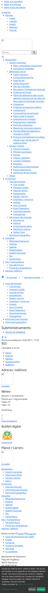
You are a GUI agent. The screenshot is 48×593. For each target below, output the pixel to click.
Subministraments (18, 313)
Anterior (5, 421)
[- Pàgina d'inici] (16, 44)
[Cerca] (34, 52)
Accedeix (5, 386)
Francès (13, 30)
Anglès (12, 24)
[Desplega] (19, 277)
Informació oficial (13, 475)
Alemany (13, 27)
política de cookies (25, 584)
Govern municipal (13, 472)
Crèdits (8, 539)
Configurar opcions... (10, 589)
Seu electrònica (12, 522)
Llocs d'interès (16, 307)
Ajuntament (6, 469)
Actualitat (5, 495)
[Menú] (2, 56)
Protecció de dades (14, 545)
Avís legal (9, 548)
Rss (7, 513)
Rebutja (32, 589)
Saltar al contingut (12, 4)
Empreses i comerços (19, 301)
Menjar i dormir (16, 298)
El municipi (12, 277)
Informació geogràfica (15, 322)
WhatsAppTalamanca (15, 498)
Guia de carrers (16, 292)
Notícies (9, 355)
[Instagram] (30, 533)
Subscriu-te (6, 442)
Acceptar (41, 589)
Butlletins (9, 364)
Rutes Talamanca (17, 310)
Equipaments (15, 295)
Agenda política (12, 361)
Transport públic (17, 289)
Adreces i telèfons (9, 528)
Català (12, 18)
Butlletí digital (11, 507)
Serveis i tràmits (12, 478)
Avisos (8, 352)
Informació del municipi (16, 319)
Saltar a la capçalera (13, 1)
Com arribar (15, 286)
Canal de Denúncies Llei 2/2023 (19, 536)
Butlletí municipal (13, 510)
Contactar (6, 12)
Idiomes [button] (9, 15)
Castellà (13, 21)
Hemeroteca (11, 516)
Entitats (12, 304)
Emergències (15, 316)
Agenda (9, 358)
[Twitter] (19, 533)
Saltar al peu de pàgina (14, 7)
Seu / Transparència (10, 519)
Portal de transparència (16, 525)
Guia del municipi (32, 277)
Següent (13, 421)
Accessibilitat (11, 551)
